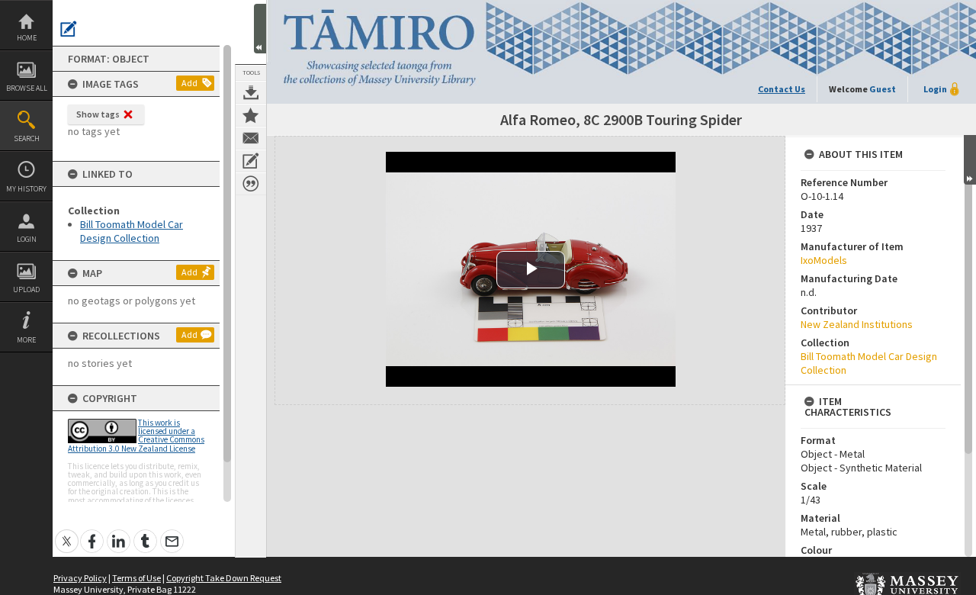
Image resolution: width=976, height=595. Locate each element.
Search (27, 138)
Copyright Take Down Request (223, 578)
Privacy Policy (80, 578)
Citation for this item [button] (251, 183)
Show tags (98, 114)
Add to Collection (251, 115)
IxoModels (824, 260)
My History (26, 189)
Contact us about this (251, 138)
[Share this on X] (67, 533)
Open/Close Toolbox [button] (260, 28)
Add (189, 82)
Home (27, 38)
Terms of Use (136, 578)
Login (27, 239)
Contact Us (781, 89)
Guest (882, 89)
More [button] (26, 340)
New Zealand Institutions (857, 324)
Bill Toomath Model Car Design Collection (131, 231)
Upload (26, 289)
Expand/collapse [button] (970, 160)
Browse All (26, 88)
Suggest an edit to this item (68, 29)
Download (251, 92)
